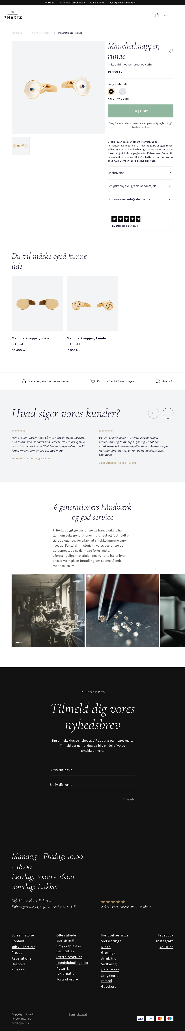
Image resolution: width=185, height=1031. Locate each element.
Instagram (164, 941)
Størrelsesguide (69, 957)
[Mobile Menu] (174, 14)
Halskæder (110, 970)
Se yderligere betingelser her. (138, 160)
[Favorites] (148, 14)
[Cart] (156, 14)
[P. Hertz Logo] (13, 14)
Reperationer (22, 958)
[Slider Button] (168, 413)
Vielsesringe (111, 941)
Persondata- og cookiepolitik (21, 1021)
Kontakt (18, 941)
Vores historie (23, 935)
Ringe (106, 947)
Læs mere (56, 450)
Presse (17, 953)
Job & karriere (23, 947)
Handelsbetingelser (72, 963)
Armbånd (109, 958)
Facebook (165, 935)
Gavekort (108, 986)
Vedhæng (109, 964)
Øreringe (108, 953)
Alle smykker (18, 33)
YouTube (166, 947)
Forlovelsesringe (114, 935)
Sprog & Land (78, 1014)
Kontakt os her (140, 127)
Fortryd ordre (67, 979)
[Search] (165, 14)
